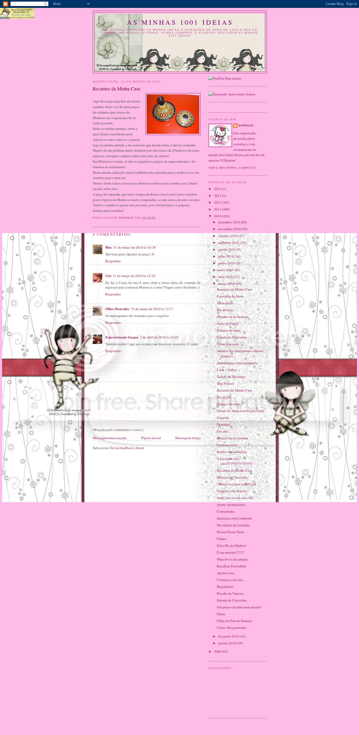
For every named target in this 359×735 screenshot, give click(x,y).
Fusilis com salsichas (232, 451)
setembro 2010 (229, 242)
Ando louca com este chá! (235, 497)
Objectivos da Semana (232, 316)
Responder (113, 261)
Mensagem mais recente (110, 437)
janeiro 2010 (227, 643)
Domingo (223, 424)
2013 (218, 195)
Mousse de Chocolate (232, 477)
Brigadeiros (225, 586)
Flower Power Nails (230, 532)
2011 (218, 209)
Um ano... (223, 431)
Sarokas (246, 125)
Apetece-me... (226, 572)
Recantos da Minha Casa (234, 289)
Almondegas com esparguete (237, 363)
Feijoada (223, 417)
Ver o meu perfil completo (232, 167)
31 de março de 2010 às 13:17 (152, 308)
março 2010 (227, 283)
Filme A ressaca (228, 344)
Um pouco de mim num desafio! (239, 607)
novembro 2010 (230, 229)
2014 (218, 188)
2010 (218, 216)
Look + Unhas (227, 369)
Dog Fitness (225, 383)
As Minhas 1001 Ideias (180, 22)
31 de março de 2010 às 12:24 (134, 275)
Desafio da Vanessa (230, 593)
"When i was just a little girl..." (238, 484)
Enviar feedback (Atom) (127, 447)
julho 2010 (226, 256)
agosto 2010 (227, 249)
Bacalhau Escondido (231, 566)
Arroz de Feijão (228, 323)
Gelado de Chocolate (232, 337)
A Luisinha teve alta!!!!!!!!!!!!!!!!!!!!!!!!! (234, 461)
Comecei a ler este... (231, 579)
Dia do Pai (224, 397)
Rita (108, 247)
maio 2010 (226, 270)
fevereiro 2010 (229, 636)
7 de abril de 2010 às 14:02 (159, 337)
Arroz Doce (225, 303)
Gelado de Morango (231, 376)
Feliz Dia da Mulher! (231, 545)
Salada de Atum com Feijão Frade (240, 410)
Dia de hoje (225, 309)
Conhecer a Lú (227, 445)
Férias (221, 613)
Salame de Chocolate (232, 600)
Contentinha (226, 511)
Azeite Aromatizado (231, 504)
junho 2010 (226, 263)
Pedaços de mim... (229, 330)
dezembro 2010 (229, 222)
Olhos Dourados (117, 308)
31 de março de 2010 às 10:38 (134, 247)
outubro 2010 (228, 235)
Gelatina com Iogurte (232, 491)
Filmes (221, 538)
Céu (108, 275)
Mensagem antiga (188, 437)
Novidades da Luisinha (233, 525)
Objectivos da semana (232, 559)
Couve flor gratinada (231, 627)
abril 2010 (226, 276)
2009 (218, 651)
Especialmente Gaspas (122, 337)
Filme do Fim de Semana (234, 620)
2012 (218, 202)
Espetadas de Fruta (230, 296)
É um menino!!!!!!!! (230, 552)
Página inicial (151, 437)
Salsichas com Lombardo (234, 518)
